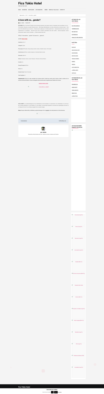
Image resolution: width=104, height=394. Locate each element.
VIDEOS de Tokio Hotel (54, 9)
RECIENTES (24, 9)
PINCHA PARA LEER (43, 83)
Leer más (59, 392)
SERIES (46, 9)
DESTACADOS (31, 9)
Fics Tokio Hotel (30, 3)
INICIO (19, 9)
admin (23, 22)
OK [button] (52, 392)
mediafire (47, 110)
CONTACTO (62, 9)
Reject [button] (56, 392)
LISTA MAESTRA (39, 9)
